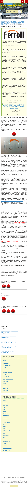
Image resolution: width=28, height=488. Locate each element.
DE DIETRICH (6, 415)
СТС (4, 439)
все (9, 326)
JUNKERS (9, 430)
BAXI (4, 407)
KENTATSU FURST (7, 448)
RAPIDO (4, 443)
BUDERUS (5, 418)
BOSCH (4, 430)
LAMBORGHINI (6, 422)
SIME (4, 433)
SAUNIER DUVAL (7, 441)
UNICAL (4, 426)
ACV (4, 437)
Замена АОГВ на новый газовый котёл (7, 351)
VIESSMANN (5, 400)
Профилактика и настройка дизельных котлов (8, 346)
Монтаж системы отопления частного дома (8, 336)
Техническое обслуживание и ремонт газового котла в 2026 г (9, 341)
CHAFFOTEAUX (6, 450)
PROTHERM (5, 413)
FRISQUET (5, 405)
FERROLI (5, 420)
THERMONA (5, 411)
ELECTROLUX (6, 435)
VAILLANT (5, 402)
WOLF (4, 409)
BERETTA (5, 428)
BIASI (4, 424)
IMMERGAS (5, 445)
